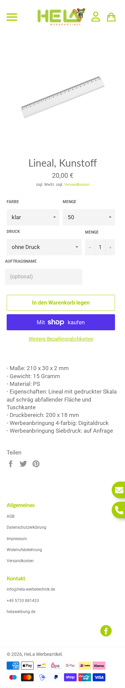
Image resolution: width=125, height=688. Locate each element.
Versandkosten (76, 184)
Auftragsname (21, 261)
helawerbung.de (21, 611)
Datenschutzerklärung (26, 527)
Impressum (17, 538)
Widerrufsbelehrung (24, 549)
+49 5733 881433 (23, 600)
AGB (10, 516)
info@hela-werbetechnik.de (31, 589)
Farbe (13, 201)
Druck (13, 231)
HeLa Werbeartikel (43, 654)
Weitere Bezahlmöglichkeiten (61, 339)
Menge (69, 201)
